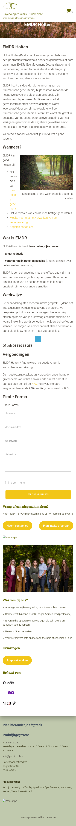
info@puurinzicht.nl (13, 756)
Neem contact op (17, 525)
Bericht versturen (38, 494)
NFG (34, 383)
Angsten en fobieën (22, 227)
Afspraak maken (17, 660)
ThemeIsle (49, 817)
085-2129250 (12, 742)
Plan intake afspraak (56, 525)
